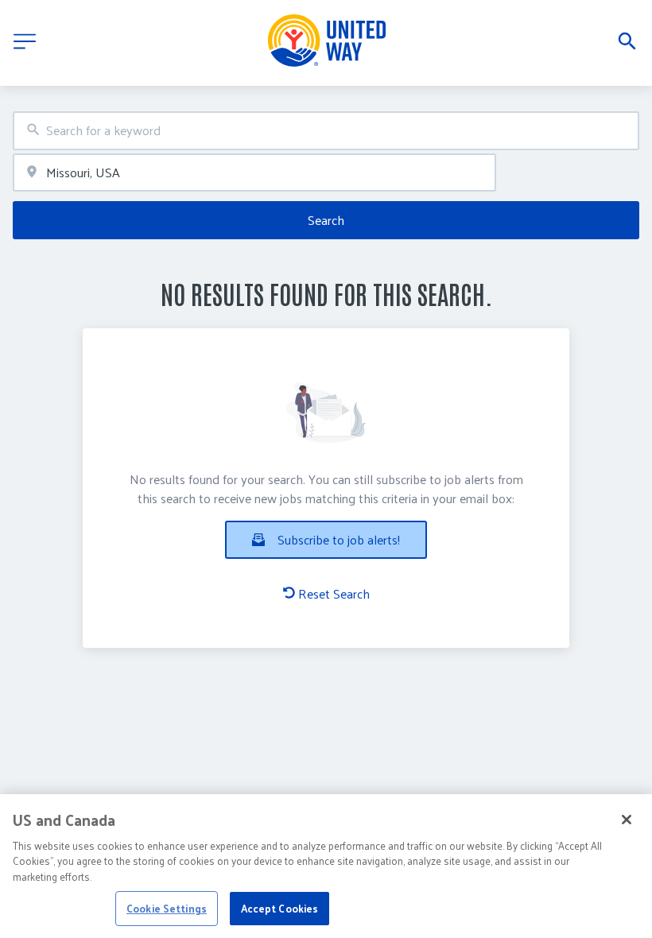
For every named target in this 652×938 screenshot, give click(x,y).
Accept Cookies (280, 908)
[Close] (626, 819)
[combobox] (326, 130)
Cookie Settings (166, 908)
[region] (326, 866)
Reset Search (334, 593)
